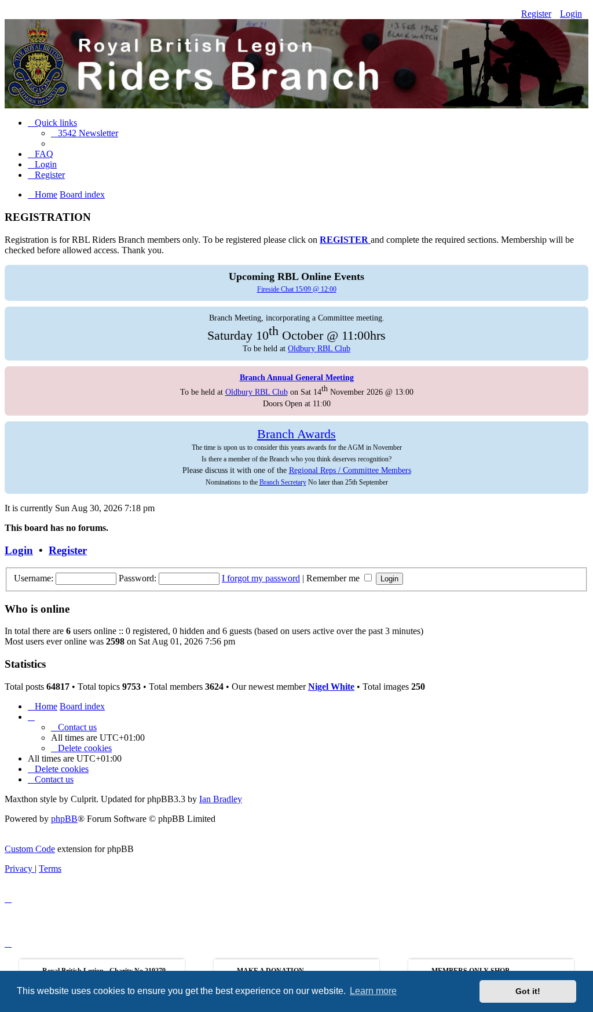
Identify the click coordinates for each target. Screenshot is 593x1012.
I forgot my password (261, 578)
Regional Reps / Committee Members (350, 470)
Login (571, 14)
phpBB (64, 819)
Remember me (334, 578)
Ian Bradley (220, 799)
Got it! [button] (527, 991)
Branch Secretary (282, 482)
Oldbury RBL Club (319, 348)
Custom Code (30, 849)
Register (536, 14)
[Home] (296, 56)
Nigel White (331, 686)
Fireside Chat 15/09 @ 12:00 (296, 289)
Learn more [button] (373, 991)
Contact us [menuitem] (77, 727)
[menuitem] (84, 133)
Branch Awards (296, 434)
